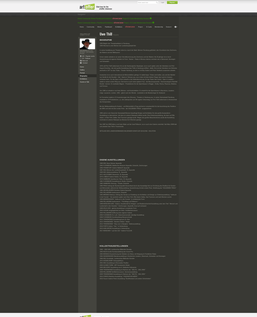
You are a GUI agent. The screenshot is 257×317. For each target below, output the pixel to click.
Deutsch (146, 18)
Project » (127, 23)
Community (86, 18)
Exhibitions (108, 18)
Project (124, 18)
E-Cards (131, 18)
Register (172, 2)
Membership (138, 18)
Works (93, 18)
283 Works (82, 52)
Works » (94, 23)
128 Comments (90, 52)
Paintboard (100, 18)
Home (80, 18)
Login (162, 2)
